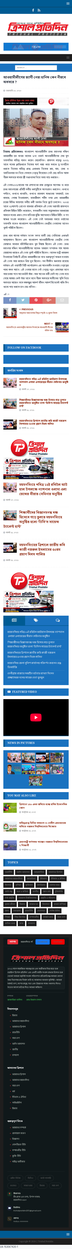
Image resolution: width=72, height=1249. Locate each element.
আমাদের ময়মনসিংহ (13, 878)
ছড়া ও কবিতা (22, 891)
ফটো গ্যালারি (46, 1178)
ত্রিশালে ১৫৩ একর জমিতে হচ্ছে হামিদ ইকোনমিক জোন (43, 806)
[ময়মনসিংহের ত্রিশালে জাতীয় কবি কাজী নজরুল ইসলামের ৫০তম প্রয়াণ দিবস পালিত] (10, 425)
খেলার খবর (54, 885)
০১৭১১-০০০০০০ (20, 1221)
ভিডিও (30, 1178)
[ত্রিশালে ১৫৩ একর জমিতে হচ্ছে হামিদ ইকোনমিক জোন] (10, 808)
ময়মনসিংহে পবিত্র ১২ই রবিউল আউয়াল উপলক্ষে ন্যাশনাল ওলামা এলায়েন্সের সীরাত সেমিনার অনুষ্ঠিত (43, 382)
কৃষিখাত (29, 885)
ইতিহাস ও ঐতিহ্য (58, 878)
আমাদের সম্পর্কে (19, 1127)
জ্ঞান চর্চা (47, 891)
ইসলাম (8, 885)
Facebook (42, 941)
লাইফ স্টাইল (55, 910)
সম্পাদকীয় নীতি (19, 1150)
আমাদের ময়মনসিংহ (20, 1080)
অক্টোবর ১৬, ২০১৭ (29, 849)
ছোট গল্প (8, 891)
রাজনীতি (29, 910)
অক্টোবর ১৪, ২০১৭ (29, 812)
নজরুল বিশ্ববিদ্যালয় (27, 897)
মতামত (13, 1185)
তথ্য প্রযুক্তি (9, 897)
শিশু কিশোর (20, 917)
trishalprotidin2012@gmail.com (27, 1210)
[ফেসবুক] (33, 10)
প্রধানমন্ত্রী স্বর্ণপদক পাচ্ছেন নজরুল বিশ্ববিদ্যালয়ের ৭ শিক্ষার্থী (43, 843)
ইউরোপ (43, 878)
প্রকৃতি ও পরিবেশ (48, 897)
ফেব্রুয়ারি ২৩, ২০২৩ (13, 90)
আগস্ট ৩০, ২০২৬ (28, 389)
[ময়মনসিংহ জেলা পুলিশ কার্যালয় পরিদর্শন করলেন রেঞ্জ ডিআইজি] (57, 758)
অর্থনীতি (8, 872)
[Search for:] (36, 67)
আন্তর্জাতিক (39, 872)
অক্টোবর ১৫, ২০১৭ (29, 830)
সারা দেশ (61, 917)
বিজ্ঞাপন (15, 1139)
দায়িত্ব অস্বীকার (18, 1162)
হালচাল (31, 923)
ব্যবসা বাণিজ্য (60, 904)
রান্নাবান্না (41, 910)
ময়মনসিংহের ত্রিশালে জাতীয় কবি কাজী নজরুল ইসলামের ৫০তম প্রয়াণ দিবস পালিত (42, 422)
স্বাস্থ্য (21, 923)
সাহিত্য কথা (10, 923)
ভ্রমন (7, 910)
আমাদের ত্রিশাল (55, 872)
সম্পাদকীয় (34, 917)
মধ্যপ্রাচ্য (17, 910)
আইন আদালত (23, 872)
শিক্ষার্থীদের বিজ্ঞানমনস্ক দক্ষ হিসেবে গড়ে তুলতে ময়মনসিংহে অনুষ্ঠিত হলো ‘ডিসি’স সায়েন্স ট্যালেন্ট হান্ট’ (43, 403)
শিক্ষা (7, 917)
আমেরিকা (31, 878)
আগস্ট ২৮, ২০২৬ (28, 428)
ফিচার (22, 904)
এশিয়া (18, 885)
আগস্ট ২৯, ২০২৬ (28, 410)
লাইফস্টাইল (17, 1103)
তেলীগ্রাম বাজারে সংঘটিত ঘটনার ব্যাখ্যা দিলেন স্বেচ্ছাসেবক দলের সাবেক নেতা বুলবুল (31, 675)
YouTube (57, 941)
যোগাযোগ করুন (18, 1133)
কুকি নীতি (16, 1156)
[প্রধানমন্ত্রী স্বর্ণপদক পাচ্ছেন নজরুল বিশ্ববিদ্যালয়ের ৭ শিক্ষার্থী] (10, 845)
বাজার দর (33, 904)
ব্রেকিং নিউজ (15, 1178)
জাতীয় (36, 891)
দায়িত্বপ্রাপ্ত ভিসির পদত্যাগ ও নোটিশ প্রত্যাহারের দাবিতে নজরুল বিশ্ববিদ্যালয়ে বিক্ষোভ (42, 824)
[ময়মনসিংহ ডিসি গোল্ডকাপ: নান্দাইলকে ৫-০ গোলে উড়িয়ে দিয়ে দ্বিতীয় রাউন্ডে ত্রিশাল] (28, 769)
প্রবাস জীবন (10, 904)
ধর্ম (13, 1091)
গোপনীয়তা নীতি (19, 1145)
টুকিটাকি (59, 891)
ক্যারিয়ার (41, 885)
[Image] (39, 10)
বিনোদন (45, 904)
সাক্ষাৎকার (48, 917)
